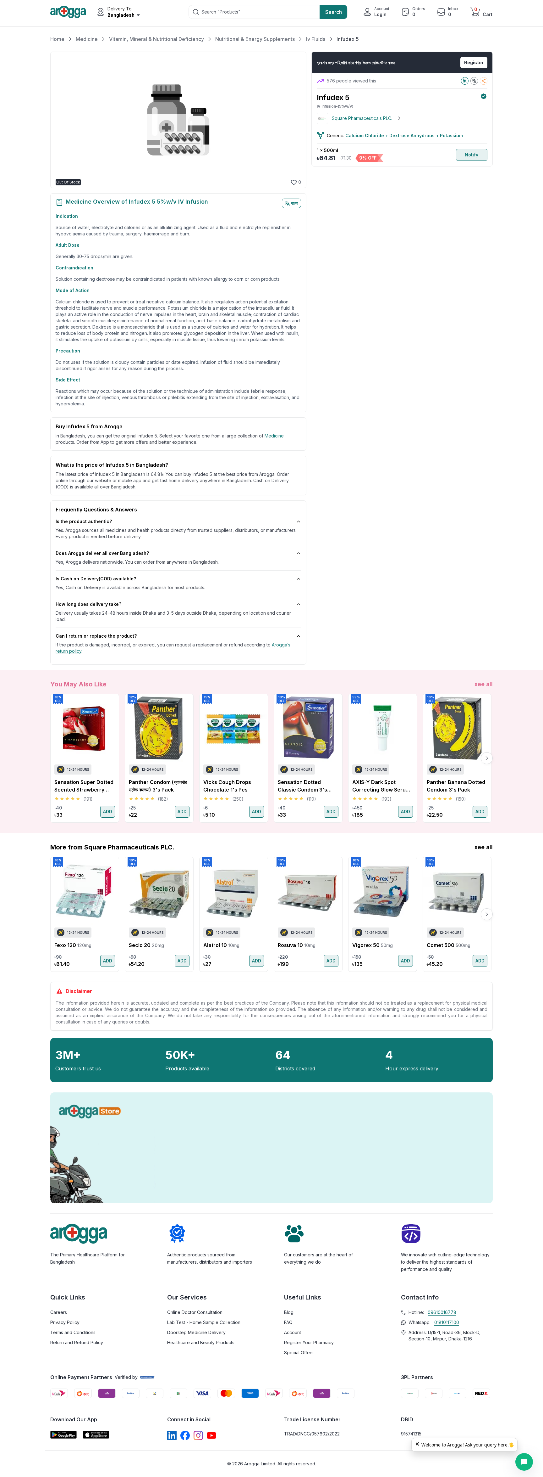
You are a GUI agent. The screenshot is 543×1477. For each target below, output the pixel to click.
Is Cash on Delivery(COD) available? (96, 578)
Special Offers (299, 1352)
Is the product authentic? (84, 521)
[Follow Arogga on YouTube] (211, 1435)
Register (474, 62)
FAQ (288, 1322)
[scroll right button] (487, 758)
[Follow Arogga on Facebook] (185, 1435)
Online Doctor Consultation (194, 1312)
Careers (58, 1312)
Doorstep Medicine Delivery (196, 1332)
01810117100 (446, 1322)
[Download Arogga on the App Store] (96, 1435)
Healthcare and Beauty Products (200, 1342)
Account (292, 1332)
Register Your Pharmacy (309, 1342)
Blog (288, 1312)
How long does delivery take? (88, 604)
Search (333, 12)
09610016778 (442, 1312)
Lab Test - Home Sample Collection (203, 1322)
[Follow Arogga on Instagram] (198, 1435)
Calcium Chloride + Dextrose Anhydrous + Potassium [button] (404, 135)
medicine (274, 435)
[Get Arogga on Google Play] (63, 1435)
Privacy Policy (65, 1322)
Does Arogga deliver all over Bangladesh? (102, 553)
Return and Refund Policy (76, 1342)
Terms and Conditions (73, 1332)
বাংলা (294, 203)
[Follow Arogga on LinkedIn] (172, 1435)
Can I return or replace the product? (96, 636)
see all (483, 684)
